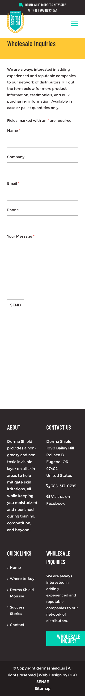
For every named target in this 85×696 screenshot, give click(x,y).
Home (15, 567)
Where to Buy (22, 578)
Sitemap (43, 688)
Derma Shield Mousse (22, 592)
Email (13, 183)
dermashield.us (50, 668)
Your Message (20, 236)
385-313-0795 (63, 486)
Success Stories (17, 610)
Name (13, 130)
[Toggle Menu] (74, 24)
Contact (17, 624)
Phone (13, 210)
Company (16, 157)
